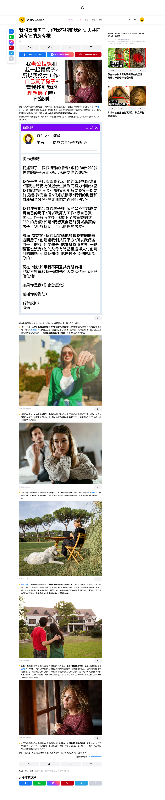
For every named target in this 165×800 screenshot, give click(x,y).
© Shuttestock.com (25, 487)
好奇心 (110, 81)
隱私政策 (117, 33)
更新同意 (117, 36)
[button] (112, 70)
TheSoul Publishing (123, 39)
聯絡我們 (110, 33)
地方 (109, 119)
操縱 (23, 669)
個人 (72, 20)
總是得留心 (34, 330)
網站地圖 (110, 36)
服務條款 (141, 33)
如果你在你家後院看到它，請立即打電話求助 (126, 114)
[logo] (31, 20)
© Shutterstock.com (25, 409)
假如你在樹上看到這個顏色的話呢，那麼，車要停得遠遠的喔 (126, 76)
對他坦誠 (25, 584)
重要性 (95, 493)
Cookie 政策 (133, 33)
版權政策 (124, 33)
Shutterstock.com (95, 757)
